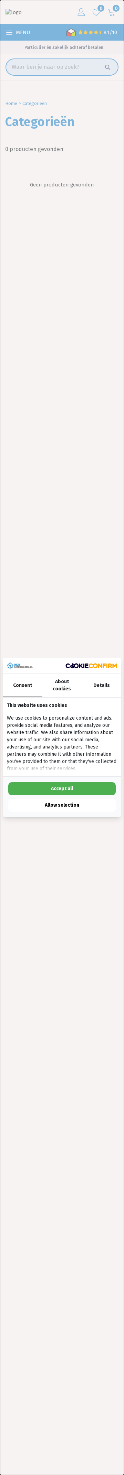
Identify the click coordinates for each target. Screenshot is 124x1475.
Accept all (62, 789)
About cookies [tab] (62, 685)
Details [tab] (101, 685)
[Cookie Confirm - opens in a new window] (91, 666)
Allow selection (62, 805)
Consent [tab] (22, 685)
